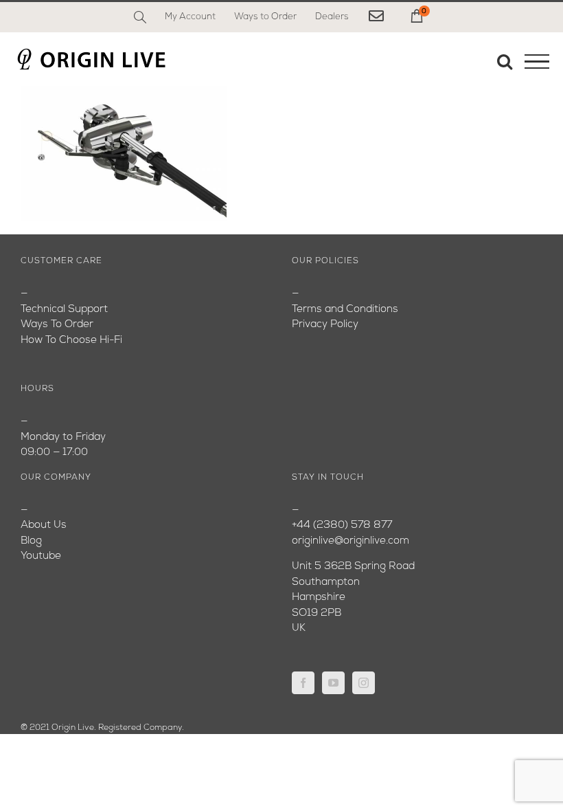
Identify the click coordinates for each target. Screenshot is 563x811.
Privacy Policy (325, 325)
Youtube (41, 556)
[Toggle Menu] (536, 61)
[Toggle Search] (504, 61)
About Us (44, 525)
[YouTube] (333, 682)
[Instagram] (363, 682)
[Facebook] (303, 682)
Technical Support (64, 309)
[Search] (140, 17)
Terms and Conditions (345, 309)
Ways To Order (57, 325)
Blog (31, 541)
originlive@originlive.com (350, 541)
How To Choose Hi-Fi (71, 340)
